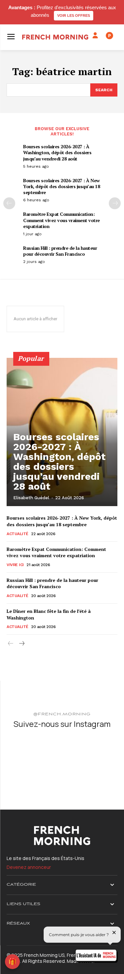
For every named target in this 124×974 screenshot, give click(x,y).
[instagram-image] (25, 753)
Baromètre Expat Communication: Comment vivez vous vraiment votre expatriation (61, 220)
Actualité (17, 533)
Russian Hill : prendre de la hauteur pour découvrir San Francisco (60, 251)
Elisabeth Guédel (31, 497)
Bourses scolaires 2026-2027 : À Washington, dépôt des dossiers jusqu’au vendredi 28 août (57, 152)
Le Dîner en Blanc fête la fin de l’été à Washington (49, 614)
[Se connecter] (95, 36)
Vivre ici (15, 564)
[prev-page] (9, 203)
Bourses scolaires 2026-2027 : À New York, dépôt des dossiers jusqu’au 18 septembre (61, 186)
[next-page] (115, 203)
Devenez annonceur (29, 867)
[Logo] (55, 37)
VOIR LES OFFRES (73, 15)
